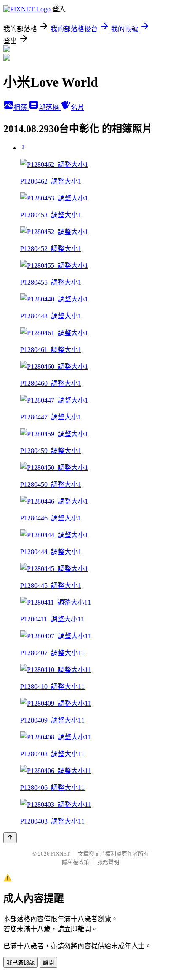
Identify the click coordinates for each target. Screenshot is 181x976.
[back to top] (10, 837)
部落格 (50, 107)
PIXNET (60, 854)
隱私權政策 (75, 862)
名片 (77, 107)
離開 (48, 963)
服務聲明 (108, 862)
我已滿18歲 (21, 963)
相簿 (21, 107)
